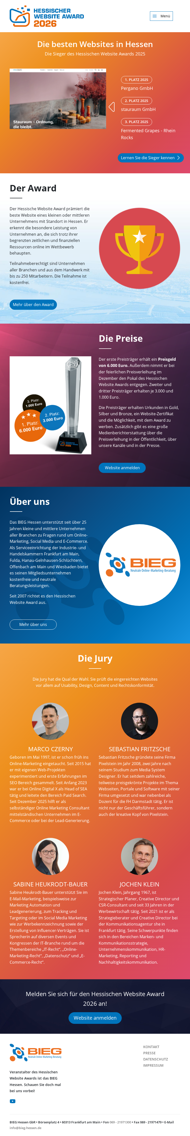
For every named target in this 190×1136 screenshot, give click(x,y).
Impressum (153, 1065)
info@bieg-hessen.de (25, 1128)
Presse (149, 1053)
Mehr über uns (33, 624)
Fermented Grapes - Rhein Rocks (148, 129)
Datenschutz (155, 1059)
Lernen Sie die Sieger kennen (148, 157)
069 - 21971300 (120, 1122)
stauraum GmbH (138, 105)
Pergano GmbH (137, 84)
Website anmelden (122, 467)
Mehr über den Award (33, 304)
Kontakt (151, 1046)
